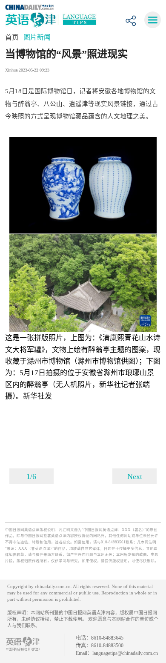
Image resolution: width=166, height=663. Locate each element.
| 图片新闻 (35, 37)
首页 (12, 37)
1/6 (31, 476)
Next (134, 476)
